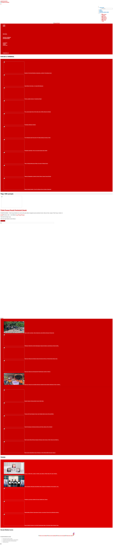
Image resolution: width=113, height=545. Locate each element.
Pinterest (104, 16)
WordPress (104, 17)
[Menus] (0, 3)
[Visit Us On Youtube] (60, 535)
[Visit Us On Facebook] (51, 535)
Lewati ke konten (3, 1)
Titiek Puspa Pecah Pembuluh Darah (13, 210)
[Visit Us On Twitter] (42, 535)
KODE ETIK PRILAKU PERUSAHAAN (9, 540)
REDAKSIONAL (5, 542)
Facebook (104, 14)
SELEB (1, 214)
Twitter (103, 15)
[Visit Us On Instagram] (74, 535)
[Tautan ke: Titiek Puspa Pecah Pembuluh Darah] (11, 207)
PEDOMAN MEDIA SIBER (7, 538)
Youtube (104, 20)
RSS (103, 21)
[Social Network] (99, 13)
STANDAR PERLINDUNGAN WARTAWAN (10, 539)
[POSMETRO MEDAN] (4, 2)
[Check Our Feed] (69, 535)
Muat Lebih (3, 220)
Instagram (104, 18)
